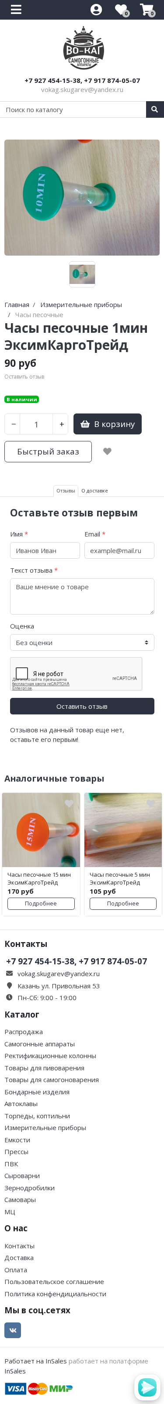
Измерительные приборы (45, 1127)
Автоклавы (21, 1103)
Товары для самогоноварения (51, 1079)
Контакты (19, 1245)
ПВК (11, 1163)
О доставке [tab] (94, 490)
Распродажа (23, 1031)
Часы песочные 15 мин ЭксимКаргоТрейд (39, 878)
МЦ (9, 1211)
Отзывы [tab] (65, 490)
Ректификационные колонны (50, 1055)
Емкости (17, 1139)
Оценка (22, 626)
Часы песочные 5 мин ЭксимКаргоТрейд (120, 878)
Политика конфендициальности (55, 1293)
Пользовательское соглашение (54, 1281)
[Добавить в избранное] (107, 451)
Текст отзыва (34, 570)
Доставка (19, 1257)
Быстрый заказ (48, 451)
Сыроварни (22, 1175)
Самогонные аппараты (39, 1043)
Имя (19, 533)
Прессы (16, 1151)
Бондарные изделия (37, 1091)
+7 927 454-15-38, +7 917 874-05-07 (82, 80)
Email (94, 533)
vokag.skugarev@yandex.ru (82, 89)
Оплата (15, 1269)
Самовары (20, 1199)
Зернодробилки (29, 1187)
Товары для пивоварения (44, 1067)
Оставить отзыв (82, 706)
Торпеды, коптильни (37, 1115)
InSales (15, 1370)
